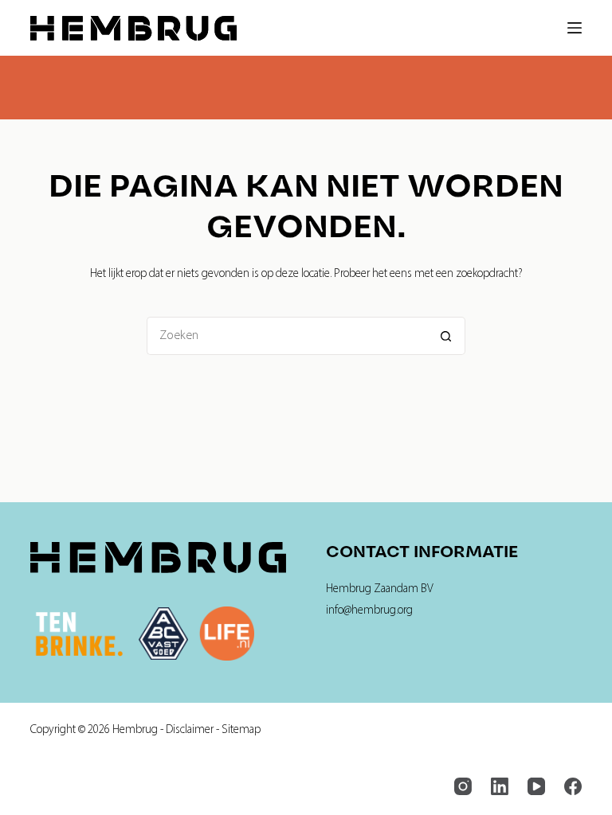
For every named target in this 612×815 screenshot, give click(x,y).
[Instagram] (463, 786)
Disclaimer (190, 730)
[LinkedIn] (499, 786)
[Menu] (574, 28)
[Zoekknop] (446, 336)
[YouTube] (536, 786)
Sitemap (241, 730)
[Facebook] (573, 786)
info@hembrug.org (369, 611)
